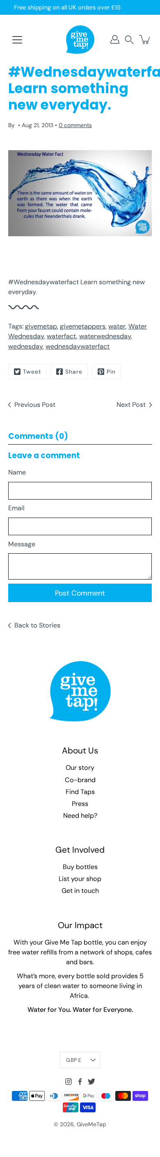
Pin (111, 371)
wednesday (25, 346)
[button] (129, 39)
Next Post (131, 404)
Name (17, 472)
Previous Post (34, 404)
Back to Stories (37, 625)
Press (80, 803)
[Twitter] (91, 1081)
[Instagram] (68, 1081)
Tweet (32, 371)
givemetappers (82, 326)
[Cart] (145, 39)
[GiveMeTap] (80, 39)
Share (73, 371)
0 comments (75, 125)
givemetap (41, 326)
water (117, 326)
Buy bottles (80, 867)
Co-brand (80, 780)
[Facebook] (80, 1081)
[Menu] (17, 39)
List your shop (80, 878)
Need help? (80, 815)
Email (16, 508)
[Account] (114, 39)
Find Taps (80, 791)
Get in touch (80, 890)
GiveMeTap (91, 1124)
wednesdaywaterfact (78, 346)
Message (21, 544)
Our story (80, 767)
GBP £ (73, 1060)
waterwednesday (105, 336)
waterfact (61, 336)
